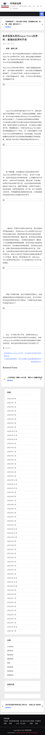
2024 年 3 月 (11, 517)
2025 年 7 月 (11, 452)
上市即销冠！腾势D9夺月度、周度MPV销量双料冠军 (25, 377)
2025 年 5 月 (11, 460)
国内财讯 (10, 655)
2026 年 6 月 (11, 407)
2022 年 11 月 (12, 582)
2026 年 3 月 (11, 419)
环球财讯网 (15, 3)
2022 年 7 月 (11, 598)
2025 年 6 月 (11, 456)
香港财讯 (10, 675)
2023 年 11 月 (12, 533)
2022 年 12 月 (12, 578)
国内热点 (8, 27)
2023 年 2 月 (11, 570)
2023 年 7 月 (11, 549)
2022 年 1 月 (11, 623)
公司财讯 (10, 646)
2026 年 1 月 (11, 427)
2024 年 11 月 (12, 484)
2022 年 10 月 (12, 586)
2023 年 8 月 (11, 545)
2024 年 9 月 (11, 492)
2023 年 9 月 (11, 541)
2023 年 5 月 (11, 557)
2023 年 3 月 (11, 566)
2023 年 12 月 (12, 529)
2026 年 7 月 (11, 403)
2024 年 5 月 (11, 509)
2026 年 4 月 (11, 415)
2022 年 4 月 (11, 610)
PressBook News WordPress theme (26, 732)
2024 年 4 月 (11, 513)
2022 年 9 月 (11, 590)
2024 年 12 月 (12, 480)
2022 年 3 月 (11, 615)
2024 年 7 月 (11, 500)
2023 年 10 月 (12, 537)
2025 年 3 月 (11, 468)
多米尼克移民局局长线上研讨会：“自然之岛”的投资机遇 (24, 705)
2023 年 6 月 (11, 553)
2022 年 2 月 (11, 619)
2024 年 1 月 (11, 525)
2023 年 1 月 (11, 574)
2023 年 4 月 (11, 562)
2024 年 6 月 (11, 505)
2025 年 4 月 (11, 464)
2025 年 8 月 (11, 448)
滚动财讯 (10, 667)
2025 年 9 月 (11, 443)
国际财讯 (10, 659)
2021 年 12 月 (12, 627)
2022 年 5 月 (11, 606)
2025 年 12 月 (12, 431)
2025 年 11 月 (12, 435)
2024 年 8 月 (11, 496)
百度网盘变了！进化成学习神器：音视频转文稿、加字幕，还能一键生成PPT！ (23, 22)
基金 (8, 663)
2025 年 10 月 (12, 439)
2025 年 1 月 (11, 476)
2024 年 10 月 (12, 488)
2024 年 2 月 (11, 521)
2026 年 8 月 (11, 399)
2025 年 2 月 (11, 472)
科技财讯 (10, 671)
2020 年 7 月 (11, 631)
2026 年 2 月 (11, 423)
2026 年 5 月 (11, 411)
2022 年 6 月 (11, 602)
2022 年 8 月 (11, 594)
